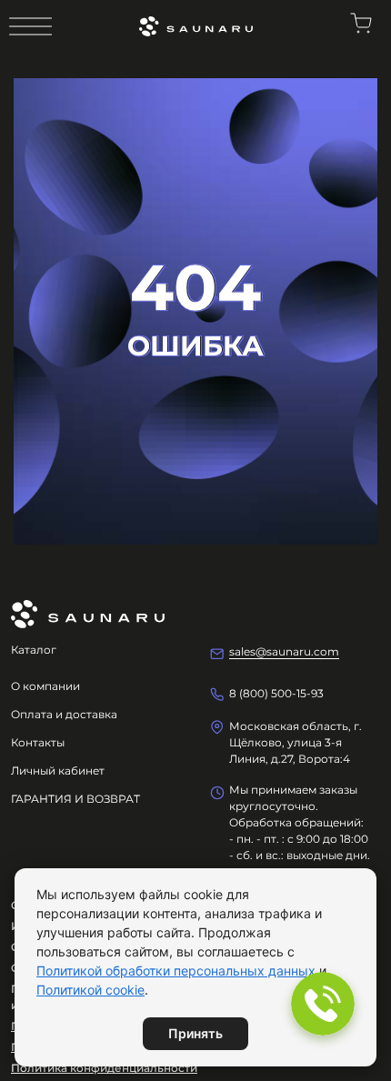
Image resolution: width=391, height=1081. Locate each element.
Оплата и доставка (64, 714)
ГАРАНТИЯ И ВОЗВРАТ (75, 799)
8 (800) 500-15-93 (276, 693)
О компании (45, 686)
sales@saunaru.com (284, 651)
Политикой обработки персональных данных (176, 970)
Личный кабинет (58, 770)
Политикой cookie (90, 989)
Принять (195, 1033)
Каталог (33, 649)
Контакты (38, 742)
